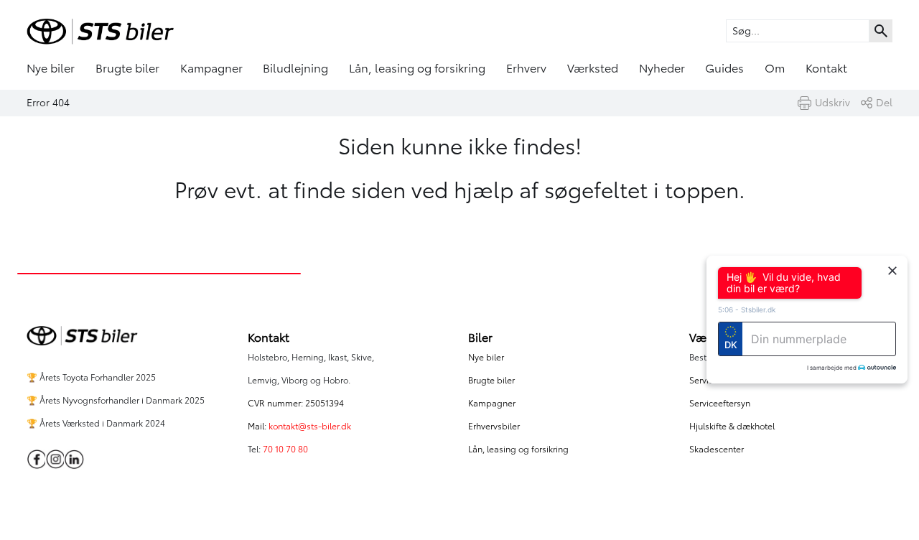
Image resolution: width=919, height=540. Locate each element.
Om (775, 68)
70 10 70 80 (286, 449)
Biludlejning (295, 68)
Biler (480, 337)
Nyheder (662, 68)
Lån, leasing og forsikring (417, 68)
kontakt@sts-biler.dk (310, 426)
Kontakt (826, 68)
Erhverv (526, 68)
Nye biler (51, 68)
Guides (724, 68)
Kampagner (211, 68)
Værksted (592, 68)
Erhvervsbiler (494, 426)
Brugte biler (127, 68)
